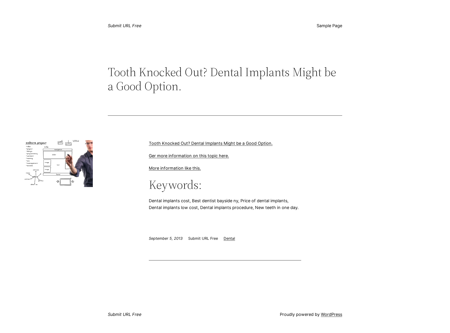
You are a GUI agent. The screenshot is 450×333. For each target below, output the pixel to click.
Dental (229, 238)
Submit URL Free (125, 25)
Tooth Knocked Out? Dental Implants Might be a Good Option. (211, 143)
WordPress (331, 314)
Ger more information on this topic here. (189, 155)
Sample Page (329, 25)
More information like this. (175, 168)
